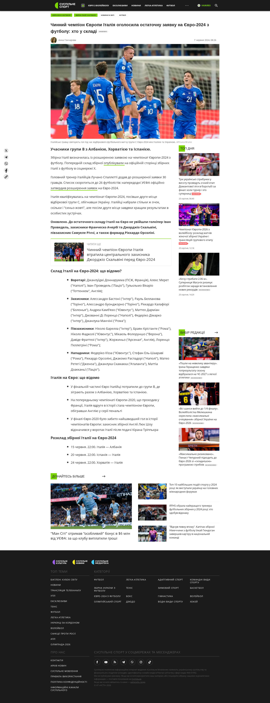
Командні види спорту (200, 581)
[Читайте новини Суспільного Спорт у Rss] (115, 662)
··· (187, 5)
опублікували (114, 163)
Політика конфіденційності (69, 681)
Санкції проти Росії (63, 633)
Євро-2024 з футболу (61, 15)
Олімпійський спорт (107, 601)
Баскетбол (197, 587)
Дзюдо (130, 601)
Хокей (194, 601)
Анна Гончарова (67, 40)
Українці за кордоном (65, 622)
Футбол (170, 5)
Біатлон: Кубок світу (64, 579)
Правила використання (66, 676)
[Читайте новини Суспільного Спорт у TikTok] (150, 662)
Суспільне (136, 679)
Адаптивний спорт (170, 579)
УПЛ (53, 595)
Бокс (129, 596)
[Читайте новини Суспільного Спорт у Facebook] (97, 662)
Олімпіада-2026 (60, 644)
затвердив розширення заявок (74, 188)
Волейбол (57, 628)
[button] (6, 150)
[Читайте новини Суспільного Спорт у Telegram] (123, 662)
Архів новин (58, 665)
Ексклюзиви (120, 5)
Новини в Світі (107, 15)
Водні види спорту (170, 601)
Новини (136, 5)
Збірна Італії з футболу (86, 15)
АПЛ (53, 638)
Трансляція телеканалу (66, 590)
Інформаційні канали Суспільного (65, 689)
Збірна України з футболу (104, 589)
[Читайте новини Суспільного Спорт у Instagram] (141, 662)
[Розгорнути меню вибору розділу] (83, 5)
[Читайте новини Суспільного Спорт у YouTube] (106, 662)
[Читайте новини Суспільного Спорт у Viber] (132, 662)
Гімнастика (165, 596)
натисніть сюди (137, 682)
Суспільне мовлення (64, 671)
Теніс (54, 606)
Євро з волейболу (98, 5)
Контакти (57, 660)
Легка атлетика (154, 5)
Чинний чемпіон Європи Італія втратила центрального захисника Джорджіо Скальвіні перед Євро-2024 (121, 254)
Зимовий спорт (168, 587)
